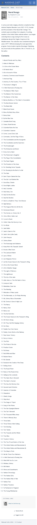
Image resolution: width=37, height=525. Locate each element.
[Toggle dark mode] (30, 2)
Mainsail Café (5, 7)
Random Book (19, 511)
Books (12, 7)
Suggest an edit (19, 515)
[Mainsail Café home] (10, 2)
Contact (19, 522)
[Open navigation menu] (34, 2)
